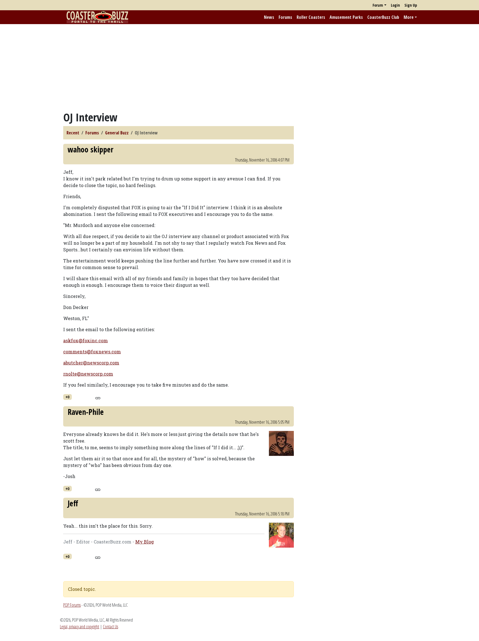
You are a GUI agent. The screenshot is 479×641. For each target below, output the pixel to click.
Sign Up (410, 5)
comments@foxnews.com (92, 351)
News (269, 17)
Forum (378, 5)
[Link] (98, 397)
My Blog (144, 542)
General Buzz (117, 133)
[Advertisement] (239, 67)
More (409, 17)
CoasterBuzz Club (383, 17)
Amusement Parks (346, 17)
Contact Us (110, 627)
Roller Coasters (311, 17)
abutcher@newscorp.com (91, 363)
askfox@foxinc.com (85, 340)
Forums (285, 17)
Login (395, 5)
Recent (73, 133)
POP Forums (72, 605)
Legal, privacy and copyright (79, 627)
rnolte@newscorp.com (88, 374)
